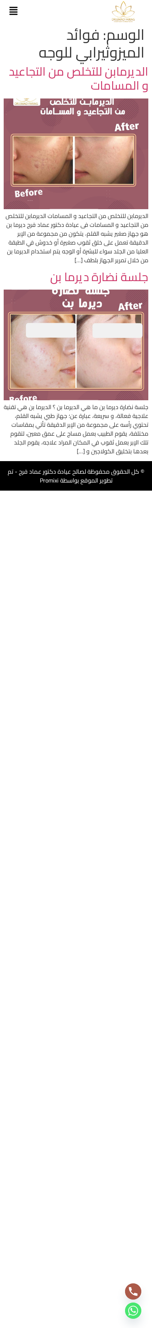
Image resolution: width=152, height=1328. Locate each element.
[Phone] (133, 1291)
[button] (13, 11)
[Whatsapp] (133, 1311)
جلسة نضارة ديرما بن (99, 277)
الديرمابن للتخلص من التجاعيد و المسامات (78, 78)
